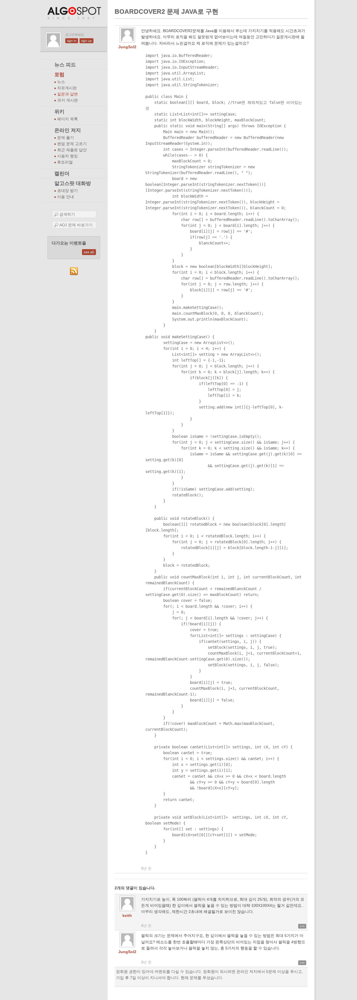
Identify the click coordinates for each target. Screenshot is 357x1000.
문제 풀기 (65, 138)
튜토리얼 (65, 162)
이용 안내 (65, 197)
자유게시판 (67, 88)
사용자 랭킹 (67, 156)
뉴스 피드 (65, 65)
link (302, 926)
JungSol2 (127, 47)
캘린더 (61, 173)
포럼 (59, 74)
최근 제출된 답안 (72, 150)
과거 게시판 (67, 100)
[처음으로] (74, 11)
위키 (59, 111)
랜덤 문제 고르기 (72, 144)
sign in (71, 41)
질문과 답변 (67, 94)
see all (89, 252)
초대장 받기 (67, 191)
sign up (86, 41)
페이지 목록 (67, 119)
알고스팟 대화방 (72, 183)
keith (127, 915)
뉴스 (61, 82)
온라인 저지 (67, 130)
